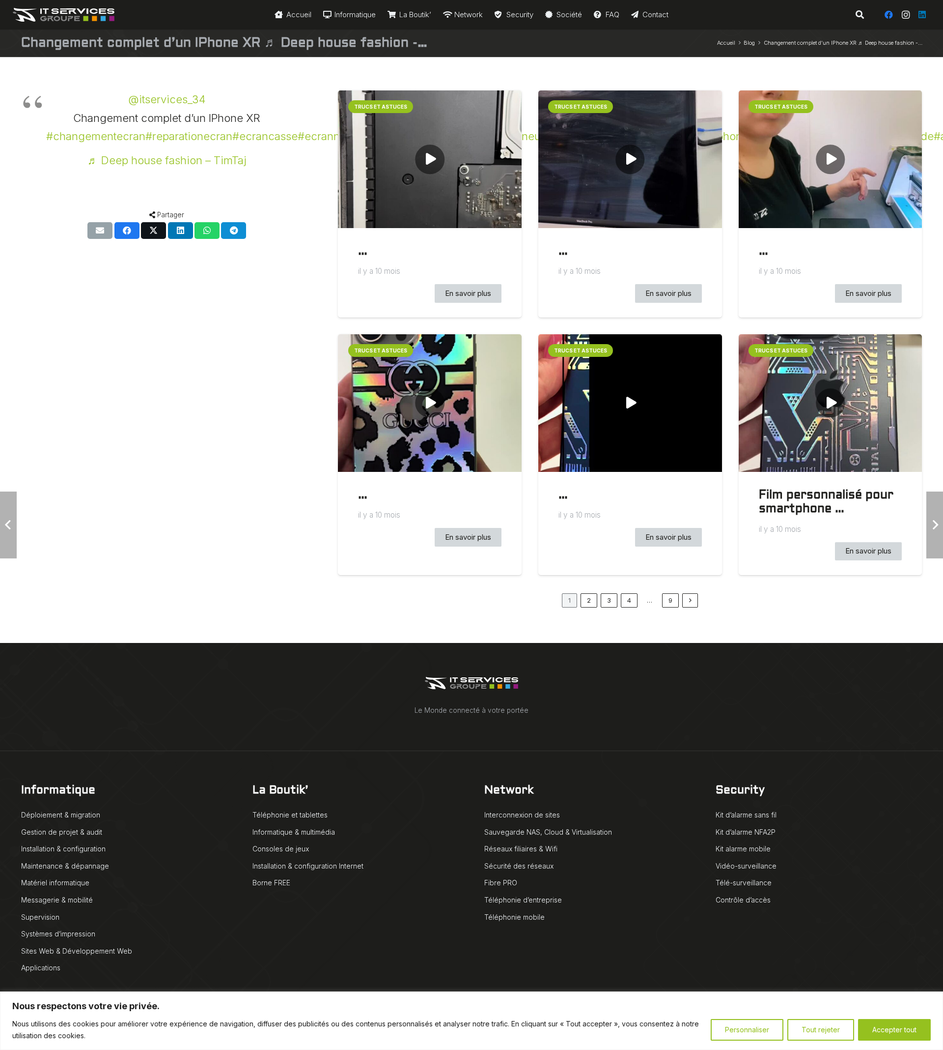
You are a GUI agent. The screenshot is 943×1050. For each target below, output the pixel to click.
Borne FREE (271, 882)
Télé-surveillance (744, 882)
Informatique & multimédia (293, 832)
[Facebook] (889, 14)
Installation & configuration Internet (307, 866)
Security (740, 791)
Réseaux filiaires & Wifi (520, 849)
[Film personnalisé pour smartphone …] (830, 403)
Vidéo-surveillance (746, 866)
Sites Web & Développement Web (76, 951)
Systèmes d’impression (58, 934)
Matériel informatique (55, 882)
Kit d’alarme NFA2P (746, 832)
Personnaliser (747, 1029)
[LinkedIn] (922, 14)
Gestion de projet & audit (61, 832)
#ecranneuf (327, 136)
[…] (430, 159)
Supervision (40, 917)
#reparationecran (188, 136)
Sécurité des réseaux (519, 866)
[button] (859, 15)
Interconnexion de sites (522, 815)
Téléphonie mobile (514, 917)
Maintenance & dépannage (65, 866)
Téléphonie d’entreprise (523, 900)
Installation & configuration (63, 849)
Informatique (58, 791)
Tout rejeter (821, 1029)
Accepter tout (894, 1029)
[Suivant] (690, 600)
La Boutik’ (280, 791)
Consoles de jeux (280, 849)
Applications (40, 967)
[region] (471, 1021)
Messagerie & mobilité (57, 900)
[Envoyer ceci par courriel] (99, 230)
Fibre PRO (500, 882)
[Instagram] (905, 14)
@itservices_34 (167, 99)
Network (508, 791)
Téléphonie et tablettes (290, 815)
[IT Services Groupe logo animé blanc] (63, 15)
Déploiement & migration (60, 815)
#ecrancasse (265, 136)
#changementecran (95, 136)
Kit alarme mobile (743, 849)
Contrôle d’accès (743, 900)
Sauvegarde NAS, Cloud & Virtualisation (548, 832)
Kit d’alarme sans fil (746, 815)
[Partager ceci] (126, 230)
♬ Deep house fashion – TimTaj (167, 160)
